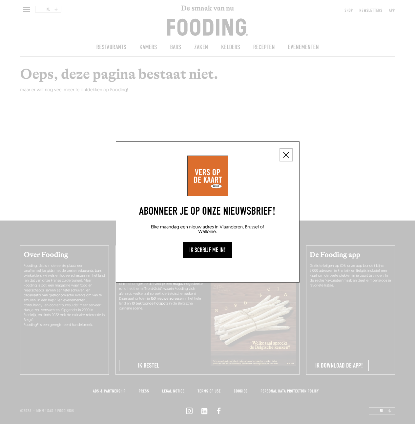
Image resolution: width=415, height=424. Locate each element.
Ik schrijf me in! (207, 250)
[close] (286, 154)
